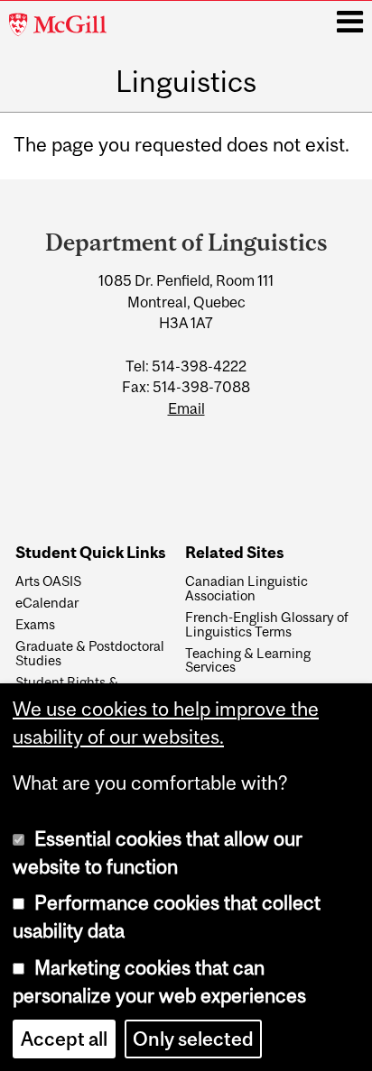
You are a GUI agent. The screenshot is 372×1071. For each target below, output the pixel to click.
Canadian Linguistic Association (246, 588)
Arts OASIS (48, 581)
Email (186, 408)
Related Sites (234, 553)
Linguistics (186, 82)
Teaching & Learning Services (248, 660)
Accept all (64, 1039)
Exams (35, 625)
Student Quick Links (90, 553)
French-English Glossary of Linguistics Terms (267, 624)
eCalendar (47, 603)
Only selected (193, 1039)
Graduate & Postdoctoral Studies (89, 653)
